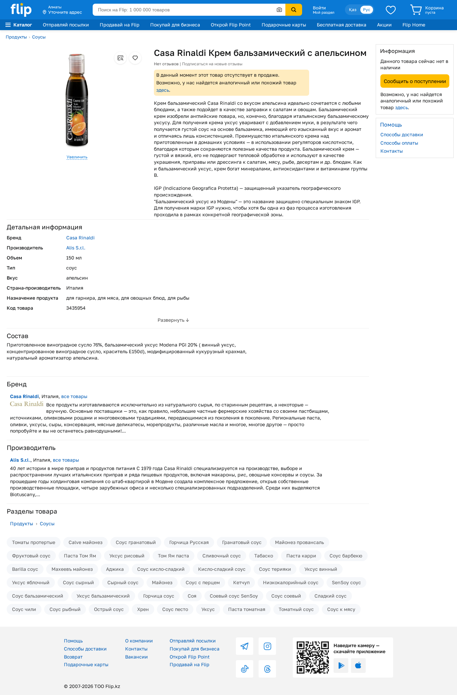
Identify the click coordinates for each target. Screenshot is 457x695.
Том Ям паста (173, 555)
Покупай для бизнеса (175, 24)
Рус (366, 9)
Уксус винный (320, 569)
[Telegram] (244, 646)
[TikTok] (244, 669)
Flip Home (413, 24)
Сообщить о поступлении (415, 81)
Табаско (263, 555)
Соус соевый (286, 596)
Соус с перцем (203, 582)
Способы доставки (401, 134)
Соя (192, 596)
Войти (319, 7)
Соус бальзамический (37, 596)
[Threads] (267, 669)
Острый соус (109, 609)
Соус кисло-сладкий (161, 569)
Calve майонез (85, 542)
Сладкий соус (330, 596)
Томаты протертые (33, 542)
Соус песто (175, 609)
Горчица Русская (189, 542)
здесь (162, 90)
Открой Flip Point (231, 24)
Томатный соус (296, 609)
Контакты (391, 151)
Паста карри (301, 555)
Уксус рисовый (127, 555)
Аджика (115, 569)
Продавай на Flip (120, 24)
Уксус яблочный (31, 582)
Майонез (162, 582)
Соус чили (24, 609)
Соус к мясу (341, 609)
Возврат (73, 657)
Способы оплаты (399, 142)
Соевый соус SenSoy (234, 596)
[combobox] (189, 10)
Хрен (143, 609)
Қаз (352, 9)
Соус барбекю (346, 555)
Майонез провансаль (299, 542)
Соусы (38, 37)
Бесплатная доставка (341, 24)
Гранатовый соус (242, 542)
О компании (139, 640)
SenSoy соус (346, 582)
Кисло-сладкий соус (222, 569)
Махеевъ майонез (72, 569)
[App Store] (358, 665)
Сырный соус (123, 582)
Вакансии (136, 657)
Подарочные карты (284, 24)
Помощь (73, 640)
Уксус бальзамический (103, 596)
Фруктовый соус (31, 555)
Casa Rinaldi (80, 237)
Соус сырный (78, 582)
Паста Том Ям (80, 555)
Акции (384, 24)
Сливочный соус (221, 555)
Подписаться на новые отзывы (212, 63)
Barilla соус (25, 569)
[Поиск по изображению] (279, 9)
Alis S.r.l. (75, 247)
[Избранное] (390, 9)
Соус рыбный (65, 609)
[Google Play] (341, 665)
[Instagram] (267, 646)
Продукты (16, 37)
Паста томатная (246, 609)
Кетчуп (241, 582)
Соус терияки (275, 569)
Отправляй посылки (66, 24)
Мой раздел (323, 12)
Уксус (208, 609)
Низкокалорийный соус (290, 582)
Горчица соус (158, 596)
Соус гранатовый (136, 542)
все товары (74, 396)
